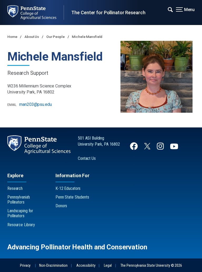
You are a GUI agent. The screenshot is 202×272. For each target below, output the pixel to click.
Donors (61, 205)
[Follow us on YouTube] (174, 148)
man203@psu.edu (35, 104)
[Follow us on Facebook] (134, 148)
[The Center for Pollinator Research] (35, 12)
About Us (32, 36)
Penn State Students (72, 197)
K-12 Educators (67, 188)
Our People (55, 36)
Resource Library (21, 224)
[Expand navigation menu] (170, 9)
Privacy (25, 265)
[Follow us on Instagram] (161, 148)
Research (15, 188)
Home (12, 36)
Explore (15, 175)
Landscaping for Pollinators (20, 213)
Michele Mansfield (87, 36)
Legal (108, 265)
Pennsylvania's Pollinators (18, 200)
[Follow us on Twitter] (148, 147)
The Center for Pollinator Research (108, 12)
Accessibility (85, 265)
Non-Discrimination (53, 265)
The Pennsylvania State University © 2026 (151, 265)
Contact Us (87, 158)
